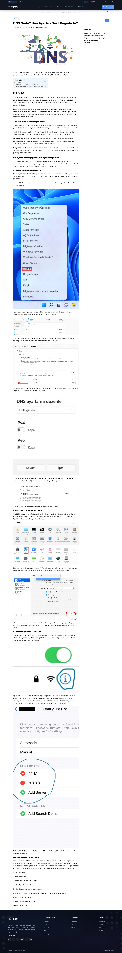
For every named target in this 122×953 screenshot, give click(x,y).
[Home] (39, 6)
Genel (42, 12)
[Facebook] (13, 939)
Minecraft (49, 12)
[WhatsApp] (30, 939)
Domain (45, 7)
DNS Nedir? (18, 82)
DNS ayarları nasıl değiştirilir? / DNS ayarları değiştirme (31, 86)
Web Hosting (75, 927)
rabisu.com (25, 109)
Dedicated (74, 921)
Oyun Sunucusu (68, 7)
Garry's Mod (47, 927)
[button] (86, 2)
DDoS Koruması (103, 931)
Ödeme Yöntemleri (104, 934)
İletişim (101, 924)
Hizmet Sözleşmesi (109, 950)
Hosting (52, 7)
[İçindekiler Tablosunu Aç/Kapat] (44, 80)
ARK (45, 931)
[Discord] (9, 939)
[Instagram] (22, 939)
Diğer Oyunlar (48, 934)
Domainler (74, 931)
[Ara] (107, 12)
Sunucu (59, 7)
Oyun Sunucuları (66, 12)
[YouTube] (26, 939)
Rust (45, 924)
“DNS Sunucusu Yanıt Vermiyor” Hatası (27, 84)
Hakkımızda (79, 7)
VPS (72, 924)
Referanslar (102, 927)
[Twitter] (18, 939)
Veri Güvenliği (77, 12)
